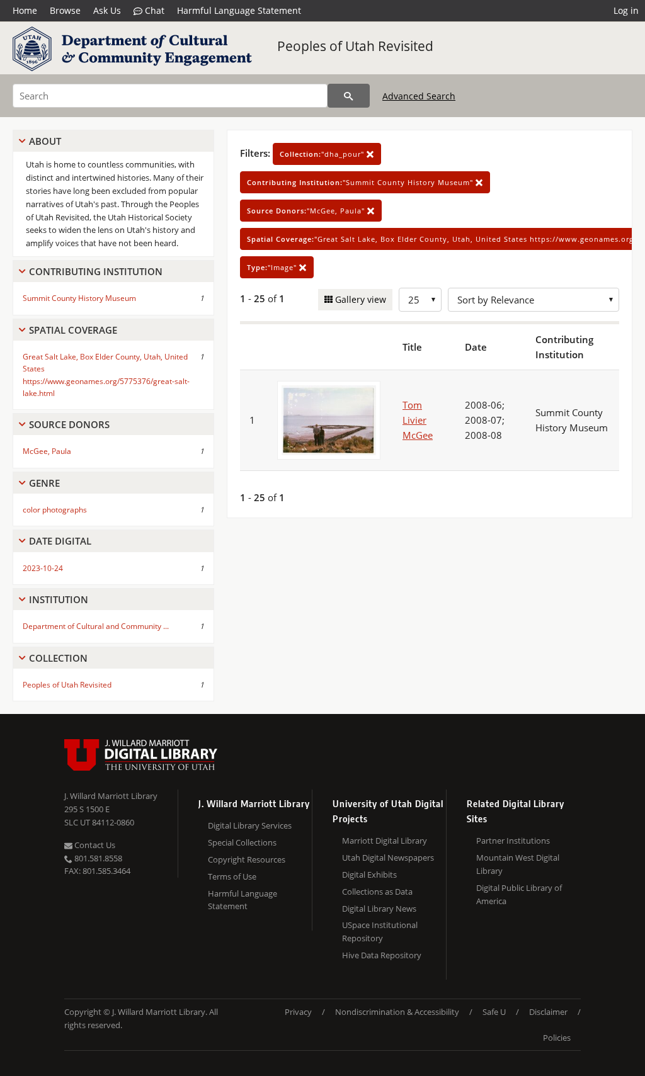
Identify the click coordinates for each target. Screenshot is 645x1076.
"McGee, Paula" (307, 210)
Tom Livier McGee (417, 420)
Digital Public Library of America (519, 894)
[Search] (349, 96)
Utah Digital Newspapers (388, 857)
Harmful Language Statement (239, 10)
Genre (44, 483)
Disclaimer (548, 1011)
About (45, 141)
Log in (626, 10)
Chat (153, 10)
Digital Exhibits (369, 874)
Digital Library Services (250, 825)
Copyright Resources (246, 859)
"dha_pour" (323, 154)
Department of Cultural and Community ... (96, 626)
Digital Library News (379, 908)
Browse (65, 10)
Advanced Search (418, 96)
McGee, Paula (47, 451)
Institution (58, 599)
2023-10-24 (43, 568)
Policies (557, 1037)
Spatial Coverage (73, 330)
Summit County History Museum (79, 298)
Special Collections (242, 842)
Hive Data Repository (381, 955)
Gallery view (359, 299)
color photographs (55, 509)
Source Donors (69, 424)
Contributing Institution (96, 271)
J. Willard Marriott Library (110, 795)
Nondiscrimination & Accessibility (397, 1011)
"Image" (273, 267)
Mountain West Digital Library (517, 864)
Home (25, 10)
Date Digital (60, 541)
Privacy (298, 1011)
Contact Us (93, 845)
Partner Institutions (513, 840)
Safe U (494, 1011)
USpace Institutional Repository (380, 931)
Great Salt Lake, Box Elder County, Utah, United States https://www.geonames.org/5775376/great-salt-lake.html (106, 375)
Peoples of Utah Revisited (355, 46)
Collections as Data (377, 891)
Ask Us (107, 10)
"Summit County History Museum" (361, 182)
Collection (58, 658)
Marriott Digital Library (384, 840)
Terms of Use (232, 876)
